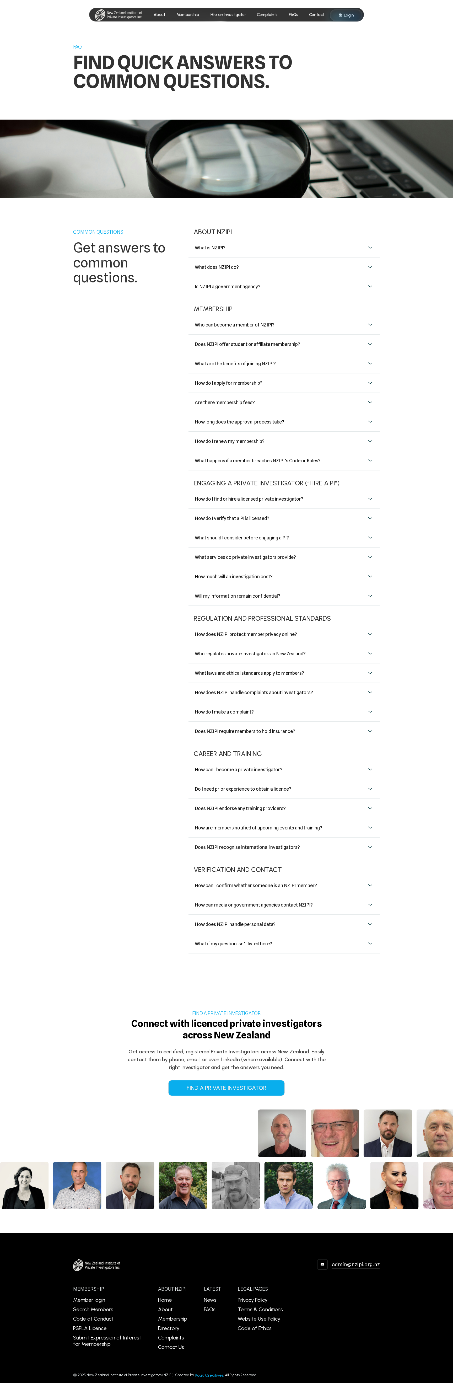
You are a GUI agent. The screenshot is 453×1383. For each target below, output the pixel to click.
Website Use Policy (259, 1319)
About (165, 1309)
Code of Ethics (255, 1328)
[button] (284, 249)
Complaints (171, 1337)
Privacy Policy (252, 1300)
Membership (172, 1319)
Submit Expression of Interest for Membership (107, 1340)
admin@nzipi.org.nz (356, 1264)
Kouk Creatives (209, 1375)
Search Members (93, 1309)
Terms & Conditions (260, 1309)
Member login (89, 1300)
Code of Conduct (93, 1319)
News (210, 1300)
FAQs (209, 1309)
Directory (168, 1328)
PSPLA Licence (90, 1328)
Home (165, 1300)
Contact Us (171, 1347)
